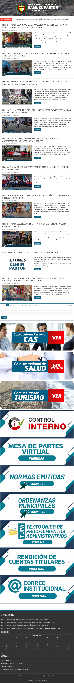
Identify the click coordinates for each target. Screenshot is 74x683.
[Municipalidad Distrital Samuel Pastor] (37, 7)
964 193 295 (10, 669)
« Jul (2, 653)
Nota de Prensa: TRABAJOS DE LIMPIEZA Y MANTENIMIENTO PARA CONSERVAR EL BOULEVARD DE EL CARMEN (31, 628)
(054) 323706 (10, 666)
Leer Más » (37, 46)
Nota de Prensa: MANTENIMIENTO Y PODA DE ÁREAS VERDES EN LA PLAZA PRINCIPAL (37, 19)
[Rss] (36, 678)
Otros (16, 30)
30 (29, 305)
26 (26, 649)
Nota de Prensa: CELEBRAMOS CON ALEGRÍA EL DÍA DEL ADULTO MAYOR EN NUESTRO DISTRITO (27, 622)
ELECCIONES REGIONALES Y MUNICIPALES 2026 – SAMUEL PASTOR (31, 252)
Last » (36, 305)
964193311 (25, 669)
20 (25, 305)
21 (47, 646)
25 (16, 649)
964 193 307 (18, 669)
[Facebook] (38, 678)
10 (22, 305)
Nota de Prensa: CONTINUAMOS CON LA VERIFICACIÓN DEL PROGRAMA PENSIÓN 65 (24, 625)
